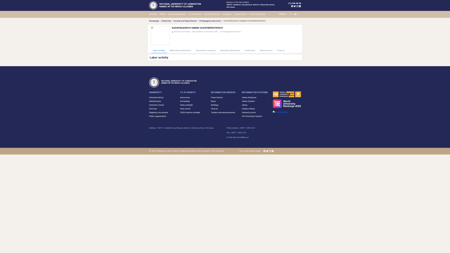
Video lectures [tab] (266, 50)
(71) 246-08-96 (294, 3)
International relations (177, 14)
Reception (227, 14)
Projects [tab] (281, 50)
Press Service (217, 98)
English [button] (282, 14)
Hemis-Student (248, 101)
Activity (163, 14)
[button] (296, 14)
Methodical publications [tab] (180, 50)
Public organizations (157, 116)
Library (245, 105)
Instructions (185, 98)
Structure (153, 109)
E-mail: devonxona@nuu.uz (237, 137)
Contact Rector (240, 14)
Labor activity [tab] (159, 50)
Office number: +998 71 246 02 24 (240, 128)
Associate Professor (182, 32)
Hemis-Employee (249, 98)
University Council (156, 105)
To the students (195, 14)
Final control (185, 109)
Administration (155, 101)
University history (156, 98)
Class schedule (186, 105)
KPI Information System (252, 116)
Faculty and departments (185, 21)
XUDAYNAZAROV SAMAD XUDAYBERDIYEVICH (197, 28)
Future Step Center (257, 14)
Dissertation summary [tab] (205, 50)
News (213, 101)
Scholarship (185, 101)
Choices (214, 109)
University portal (248, 112)
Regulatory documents (158, 112)
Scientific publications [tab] (230, 50)
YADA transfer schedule (190, 112)
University (153, 14)
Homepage (154, 21)
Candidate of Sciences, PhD (206, 32)
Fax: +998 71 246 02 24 (236, 133)
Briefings (214, 105)
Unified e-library (248, 109)
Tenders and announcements (223, 112)
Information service (212, 14)
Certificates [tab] (250, 50)
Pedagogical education (210, 21)
